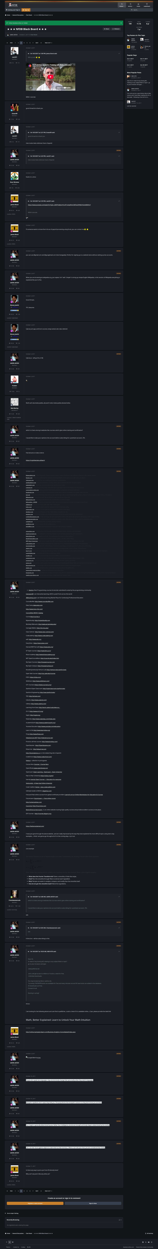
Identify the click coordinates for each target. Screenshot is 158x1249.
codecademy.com (30, 543)
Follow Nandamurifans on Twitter (18, 23)
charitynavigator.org (31, 534)
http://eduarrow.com (39, 749)
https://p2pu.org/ (35, 677)
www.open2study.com (41, 768)
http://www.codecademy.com (44, 636)
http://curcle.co (35, 617)
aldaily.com (29, 568)
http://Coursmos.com (39, 806)
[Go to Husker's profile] (14, 379)
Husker (14, 386)
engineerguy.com (30, 558)
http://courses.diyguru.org (43, 813)
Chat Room (33, 34)
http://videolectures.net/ (45, 738)
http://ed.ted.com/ (34, 696)
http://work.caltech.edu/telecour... (49, 707)
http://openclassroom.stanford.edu (54, 688)
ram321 (14, 57)
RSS (29, 1247)
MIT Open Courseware (32, 541)
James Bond (14, 205)
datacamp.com (37, 605)
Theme (8, 1247)
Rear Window (14, 182)
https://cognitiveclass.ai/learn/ (35, 460)
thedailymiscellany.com (32, 538)
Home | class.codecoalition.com (45, 787)
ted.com (28, 495)
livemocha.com (30, 572)
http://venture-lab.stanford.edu (56, 670)
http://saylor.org (35, 715)
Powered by (144, 1247)
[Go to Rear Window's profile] (14, 176)
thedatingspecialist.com (32, 519)
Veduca (28, 760)
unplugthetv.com (30, 485)
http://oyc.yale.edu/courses (46, 673)
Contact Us (16, 1247)
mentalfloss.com (30, 526)
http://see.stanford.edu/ (47, 692)
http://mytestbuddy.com (42, 620)
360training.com (31, 598)
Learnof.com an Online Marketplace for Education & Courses (84, 795)
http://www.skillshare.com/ (41, 681)
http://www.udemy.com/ (38, 704)
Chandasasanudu (14, 900)
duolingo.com (29, 512)
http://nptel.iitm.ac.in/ (44, 651)
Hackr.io (31, 590)
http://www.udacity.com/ (39, 700)
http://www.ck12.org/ (36, 711)
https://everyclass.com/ (40, 643)
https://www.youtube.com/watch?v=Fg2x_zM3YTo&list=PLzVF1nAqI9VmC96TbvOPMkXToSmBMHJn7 (59, 205)
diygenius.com (47, 791)
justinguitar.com (30, 509)
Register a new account (35, 1203)
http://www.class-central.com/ (44, 632)
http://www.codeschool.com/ (43, 757)
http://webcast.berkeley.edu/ (47, 624)
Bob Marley (14, 408)
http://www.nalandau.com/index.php (43, 719)
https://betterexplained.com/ (35, 826)
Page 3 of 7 (48, 43)
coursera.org (29, 487)
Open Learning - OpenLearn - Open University (47, 772)
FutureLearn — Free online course (45, 798)
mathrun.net (29, 504)
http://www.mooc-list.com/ (34, 609)
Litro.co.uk (29, 507)
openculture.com (30, 531)
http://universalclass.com (34, 802)
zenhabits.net (29, 521)
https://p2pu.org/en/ (47, 776)
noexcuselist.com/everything (33, 570)
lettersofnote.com (30, 536)
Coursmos (29, 806)
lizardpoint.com (30, 492)
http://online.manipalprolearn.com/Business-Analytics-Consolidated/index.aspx (51, 1032)
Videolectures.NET (31, 738)
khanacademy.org (30, 475)
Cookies (23, 1247)
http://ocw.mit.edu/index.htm (50, 658)
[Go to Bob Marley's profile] (14, 402)
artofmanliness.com (31, 482)
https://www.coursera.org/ (43, 685)
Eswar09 (14, 113)
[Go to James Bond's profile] (14, 198)
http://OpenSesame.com (43, 745)
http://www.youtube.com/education (49, 726)
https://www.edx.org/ (46, 647)
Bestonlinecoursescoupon (34, 810)
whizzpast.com (30, 480)
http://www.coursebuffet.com (44, 601)
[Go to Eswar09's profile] (14, 107)
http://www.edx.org (35, 639)
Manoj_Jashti (14, 305)
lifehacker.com (29, 497)
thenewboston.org (30, 565)
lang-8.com (29, 551)
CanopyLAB (29, 594)
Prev (11, 43)
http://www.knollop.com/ (50, 742)
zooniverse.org (29, 560)
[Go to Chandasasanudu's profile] (14, 894)
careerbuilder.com (30, 553)
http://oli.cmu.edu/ (42, 628)
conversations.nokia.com (32, 490)
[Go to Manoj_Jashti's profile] (14, 299)
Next (37, 43)
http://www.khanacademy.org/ (45, 654)
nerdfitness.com (30, 524)
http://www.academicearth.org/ (45, 723)
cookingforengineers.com (32, 516)
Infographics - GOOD (31, 502)
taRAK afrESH (14, 34)
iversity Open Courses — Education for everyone (46, 779)
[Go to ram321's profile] (14, 51)
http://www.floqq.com (37, 734)
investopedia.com (30, 546)
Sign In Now (93, 1203)
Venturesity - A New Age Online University (39, 783)
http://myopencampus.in (45, 666)
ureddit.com (29, 555)
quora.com (28, 563)
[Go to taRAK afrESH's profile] (8, 35)
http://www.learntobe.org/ (41, 730)
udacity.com (29, 548)
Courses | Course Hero (41, 764)
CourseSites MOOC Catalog (34, 613)
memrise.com (29, 514)
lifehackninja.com (30, 499)
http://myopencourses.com (46, 662)
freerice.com (29, 478)
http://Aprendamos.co (33, 753)
